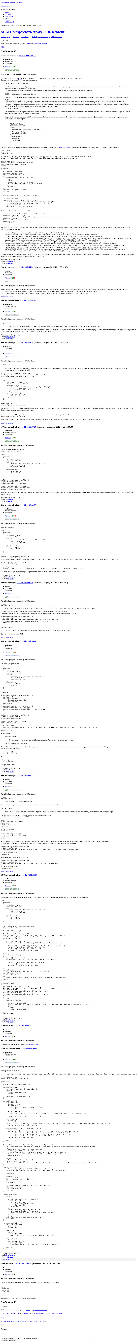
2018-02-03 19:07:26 (23, 1025)
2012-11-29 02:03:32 (27, 56)
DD (4, 1259)
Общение (16, 37)
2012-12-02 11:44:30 (28, 875)
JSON (20, 80)
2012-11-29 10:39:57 (27, 505)
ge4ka (7, 1259)
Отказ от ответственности (37, 1321)
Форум (7, 13)
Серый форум (5, 6)
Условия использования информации (13, 1321)
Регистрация (9, 16)
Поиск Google (9, 22)
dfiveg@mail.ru (10, 261)
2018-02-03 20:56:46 (28, 1048)
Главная (7, 20)
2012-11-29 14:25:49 (25, 583)
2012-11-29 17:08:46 (27, 641)
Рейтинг (8, 66)
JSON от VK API (33, 1044)
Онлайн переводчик (64, 147)
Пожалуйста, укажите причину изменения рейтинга (19, 1338)
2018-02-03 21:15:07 (23, 1263)
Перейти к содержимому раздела (12, 2)
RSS (2, 47)
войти (28, 43)
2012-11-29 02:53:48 (27, 300)
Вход (6, 18)
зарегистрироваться (40, 43)
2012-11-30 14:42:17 (25, 775)
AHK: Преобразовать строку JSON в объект (32, 32)
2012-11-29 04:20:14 (25, 342)
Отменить (5, 1340)
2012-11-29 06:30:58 (27, 427)
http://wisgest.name (7, 296)
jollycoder (10, 263)
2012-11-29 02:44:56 (25, 267)
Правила (8, 14)
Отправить (12, 1340)
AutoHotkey (25, 37)
